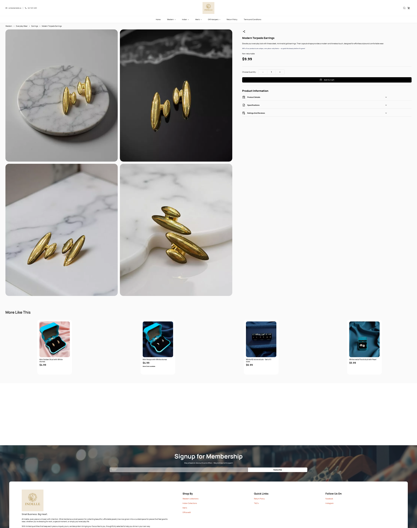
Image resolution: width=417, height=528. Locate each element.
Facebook (329, 498)
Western (8, 26)
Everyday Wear (22, 26)
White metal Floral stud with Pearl (362, 359)
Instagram (329, 503)
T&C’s (256, 503)
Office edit (187, 512)
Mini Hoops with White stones (155, 359)
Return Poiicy (259, 498)
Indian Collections (190, 503)
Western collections (190, 498)
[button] (404, 8)
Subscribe (277, 470)
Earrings (34, 26)
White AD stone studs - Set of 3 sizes (258, 360)
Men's (185, 508)
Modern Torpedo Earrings (52, 26)
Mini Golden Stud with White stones (51, 360)
